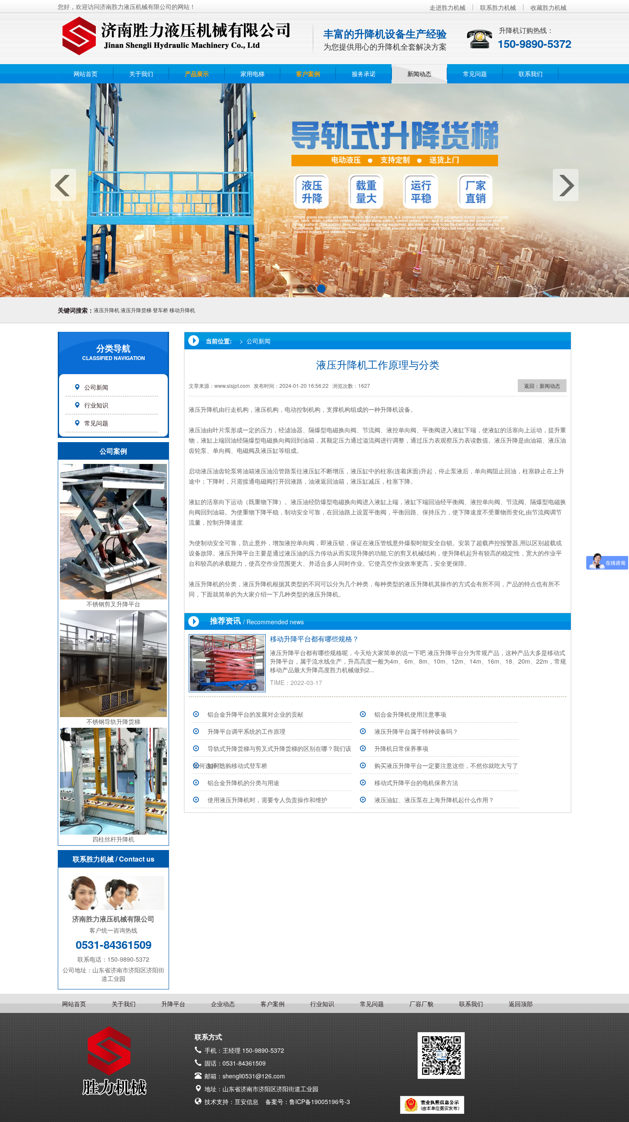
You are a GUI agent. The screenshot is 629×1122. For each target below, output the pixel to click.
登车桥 (160, 309)
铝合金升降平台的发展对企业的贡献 (255, 714)
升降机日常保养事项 (401, 748)
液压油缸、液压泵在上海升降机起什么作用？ (434, 799)
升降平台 (173, 1003)
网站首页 (86, 73)
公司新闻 (96, 387)
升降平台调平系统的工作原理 (246, 731)
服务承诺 (364, 73)
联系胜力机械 (498, 7)
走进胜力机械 (448, 7)
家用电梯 (252, 73)
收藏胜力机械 (549, 7)
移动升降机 (182, 309)
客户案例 (308, 73)
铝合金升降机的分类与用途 (243, 782)
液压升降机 (106, 309)
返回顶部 (521, 1003)
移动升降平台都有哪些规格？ (314, 639)
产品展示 (197, 73)
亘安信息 (246, 1101)
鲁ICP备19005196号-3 (319, 1101)
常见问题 (475, 73)
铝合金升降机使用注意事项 (410, 714)
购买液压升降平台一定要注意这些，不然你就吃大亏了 (446, 765)
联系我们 (531, 73)
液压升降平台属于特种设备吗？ (416, 731)
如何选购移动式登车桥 (237, 765)
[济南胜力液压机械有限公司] (175, 31)
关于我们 (141, 73)
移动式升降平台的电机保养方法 (416, 782)
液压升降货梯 (136, 309)
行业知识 (96, 405)
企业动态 (223, 1003)
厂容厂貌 (421, 1003)
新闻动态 (419, 73)
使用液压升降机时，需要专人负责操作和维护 (267, 799)
